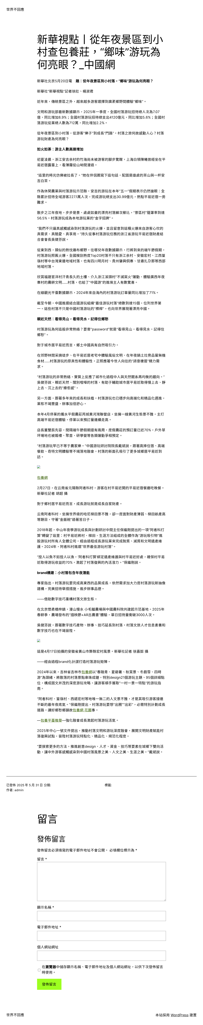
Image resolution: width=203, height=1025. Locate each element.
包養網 (42, 478)
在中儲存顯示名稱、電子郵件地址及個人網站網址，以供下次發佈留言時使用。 (102, 969)
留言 (42, 859)
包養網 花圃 (82, 710)
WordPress (180, 1015)
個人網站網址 (47, 947)
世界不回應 (15, 9)
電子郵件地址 (49, 927)
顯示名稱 (45, 907)
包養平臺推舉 (51, 720)
